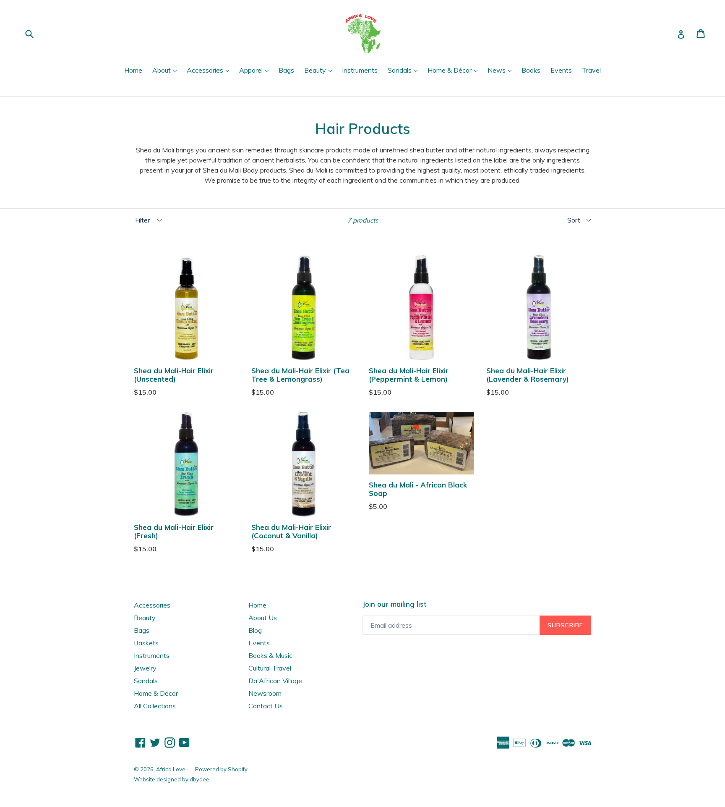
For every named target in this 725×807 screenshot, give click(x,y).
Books (531, 70)
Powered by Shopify (221, 769)
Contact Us (265, 706)
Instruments (360, 70)
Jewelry (145, 668)
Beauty (320, 70)
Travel (591, 70)
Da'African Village (275, 680)
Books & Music (270, 655)
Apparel (256, 70)
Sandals (405, 70)
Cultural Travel (269, 668)
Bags (286, 70)
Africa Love (171, 769)
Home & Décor (455, 70)
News (502, 70)
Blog (255, 630)
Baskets (146, 643)
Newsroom (265, 693)
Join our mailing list (394, 604)
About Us (262, 617)
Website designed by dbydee (171, 779)
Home (133, 70)
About (166, 70)
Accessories (210, 70)
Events (561, 70)
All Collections (155, 706)
